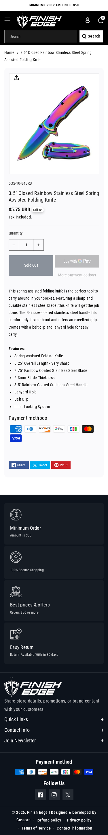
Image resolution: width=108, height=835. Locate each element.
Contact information (74, 828)
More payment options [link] (77, 275)
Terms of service (36, 828)
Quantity (15, 233)
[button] (10, 20)
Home (9, 52)
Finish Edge (37, 812)
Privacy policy (79, 820)
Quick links (16, 719)
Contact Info (17, 730)
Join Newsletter (20, 741)
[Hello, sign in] (87, 20)
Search (94, 36)
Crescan (23, 820)
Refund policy (49, 820)
